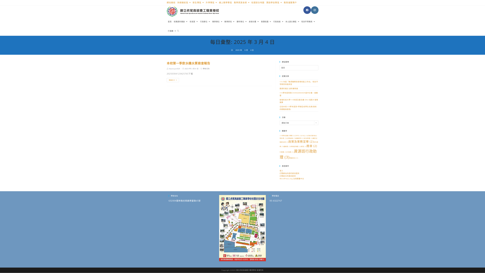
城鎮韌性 (299, 138)
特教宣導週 (296, 146)
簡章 (312, 146)
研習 (304, 146)
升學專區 (210, 2)
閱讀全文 (172, 80)
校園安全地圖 (257, 2)
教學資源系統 (241, 2)
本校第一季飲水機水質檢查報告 (188, 63)
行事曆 (283, 152)
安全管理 (308, 138)
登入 (281, 170)
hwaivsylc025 (174, 69)
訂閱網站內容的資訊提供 (289, 173)
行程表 (290, 152)
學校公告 (206, 69)
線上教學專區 (225, 2)
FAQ (304, 135)
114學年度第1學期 (287, 135)
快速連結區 (183, 2)
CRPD (298, 135)
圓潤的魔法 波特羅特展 (289, 88)
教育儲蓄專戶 (290, 2)
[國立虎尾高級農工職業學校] (232, 50)
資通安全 (293, 158)
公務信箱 (291, 138)
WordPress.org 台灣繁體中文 (292, 178)
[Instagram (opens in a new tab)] (315, 10)
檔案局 (287, 146)
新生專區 (197, 2)
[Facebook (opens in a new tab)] (307, 10)
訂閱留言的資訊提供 (288, 176)
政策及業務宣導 (301, 141)
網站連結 (171, 2)
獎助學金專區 (273, 2)
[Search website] (178, 31)
